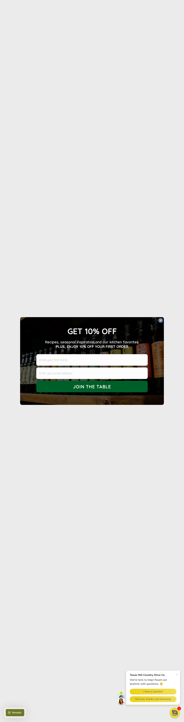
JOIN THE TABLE (92, 386)
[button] (175, 713)
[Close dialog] (160, 320)
